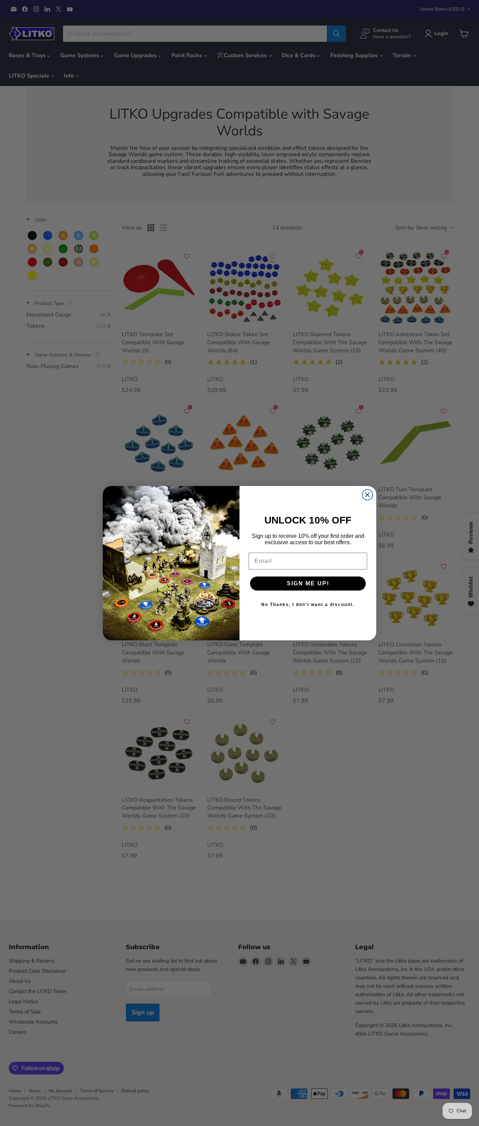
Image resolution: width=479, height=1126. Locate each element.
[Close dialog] (367, 494)
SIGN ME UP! (308, 583)
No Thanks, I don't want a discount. (308, 604)
